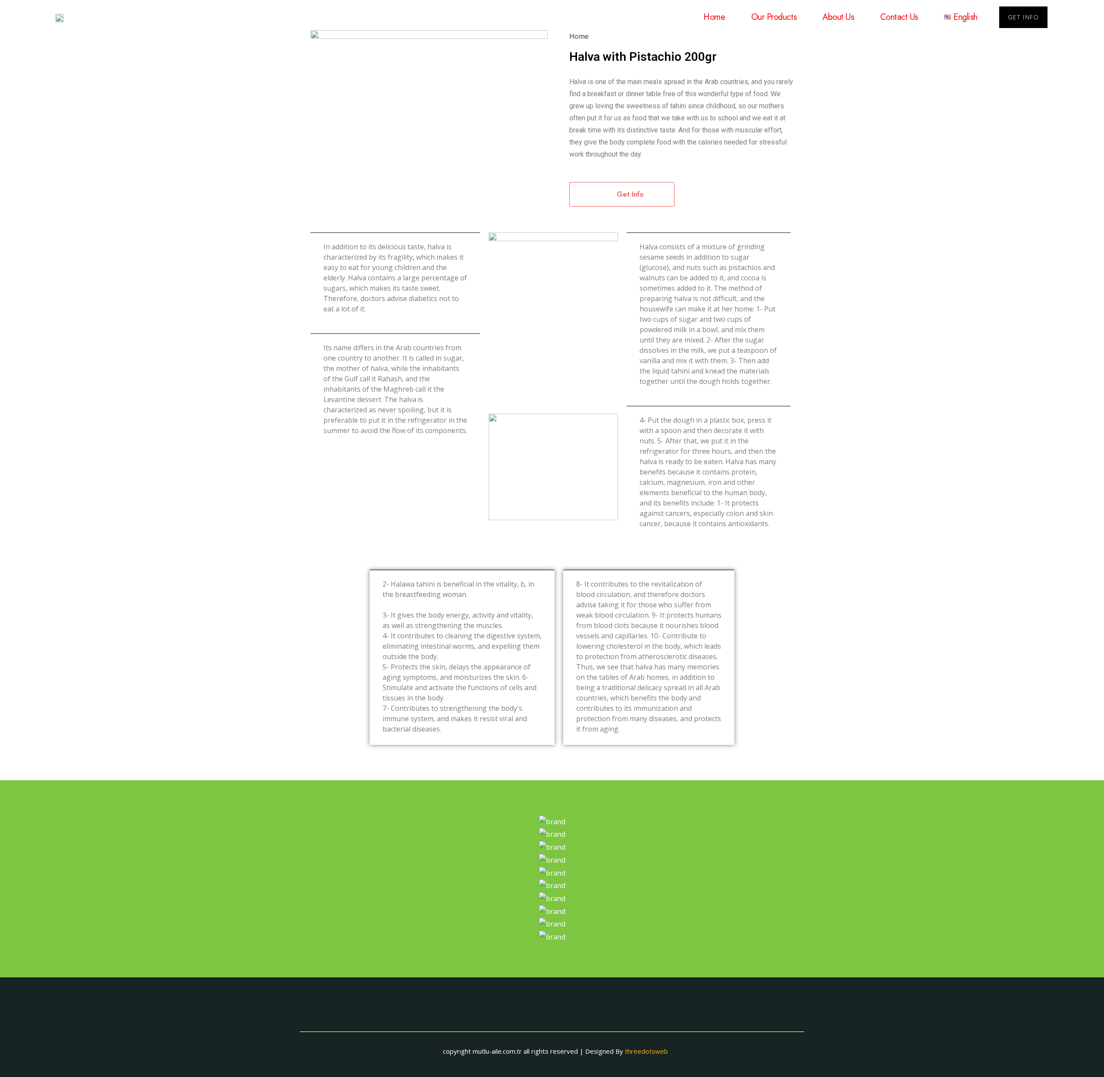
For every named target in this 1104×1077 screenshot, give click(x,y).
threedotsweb (646, 1051)
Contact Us (899, 17)
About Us (838, 17)
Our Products (774, 17)
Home (714, 17)
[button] (1023, 17)
